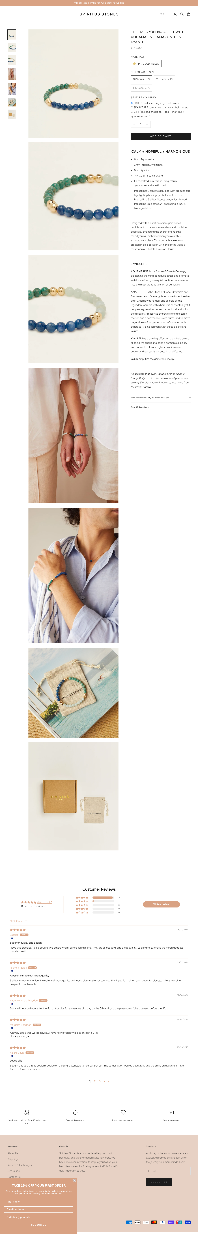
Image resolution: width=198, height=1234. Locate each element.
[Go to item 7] (11, 114)
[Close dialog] (74, 1180)
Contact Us (14, 1176)
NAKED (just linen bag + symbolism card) (157, 103)
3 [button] (100, 1081)
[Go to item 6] (11, 102)
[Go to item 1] (11, 34)
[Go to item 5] (11, 89)
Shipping (12, 1159)
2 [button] (95, 1081)
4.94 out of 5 (44, 902)
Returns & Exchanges (19, 1165)
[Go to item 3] (11, 60)
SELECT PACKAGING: (143, 97)
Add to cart (160, 136)
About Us (12, 1153)
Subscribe (159, 1181)
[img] (18, 930)
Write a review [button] (161, 904)
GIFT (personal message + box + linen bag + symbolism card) (158, 114)
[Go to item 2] (11, 47)
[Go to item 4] (11, 74)
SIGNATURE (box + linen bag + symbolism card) (161, 107)
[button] (82, 897)
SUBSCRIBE (38, 1225)
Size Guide (13, 1170)
